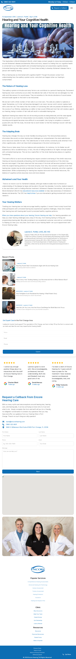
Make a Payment (38, 640)
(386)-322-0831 (11, 424)
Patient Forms (38, 637)
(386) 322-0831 (9, 2)
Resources (38, 631)
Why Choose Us (38, 611)
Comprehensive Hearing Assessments (38, 581)
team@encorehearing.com (15, 422)
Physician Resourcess (38, 634)
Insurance (38, 597)
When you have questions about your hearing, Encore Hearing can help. (27, 215)
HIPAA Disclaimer (37, 654)
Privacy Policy (37, 648)
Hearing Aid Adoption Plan (38, 600)
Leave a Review (38, 623)
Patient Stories (38, 617)
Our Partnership (38, 620)
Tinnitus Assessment (38, 591)
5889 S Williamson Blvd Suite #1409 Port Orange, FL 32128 (27, 427)
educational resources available (33, 191)
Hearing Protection (38, 594)
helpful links (31, 193)
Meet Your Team (38, 614)
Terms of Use (37, 650)
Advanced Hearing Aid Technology (38, 585)
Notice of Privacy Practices (37, 652)
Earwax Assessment (38, 588)
